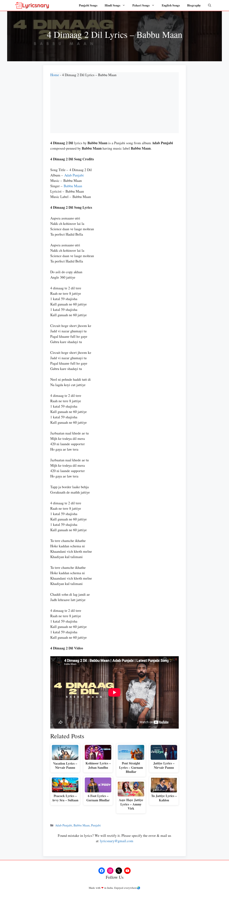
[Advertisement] (114, 108)
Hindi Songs (112, 5)
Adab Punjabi (74, 175)
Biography (194, 5)
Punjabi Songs (88, 5)
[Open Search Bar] (209, 5)
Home (54, 74)
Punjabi (96, 825)
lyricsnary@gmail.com (116, 840)
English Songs (171, 5)
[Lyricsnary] (32, 5)
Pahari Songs (141, 5)
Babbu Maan (73, 185)
